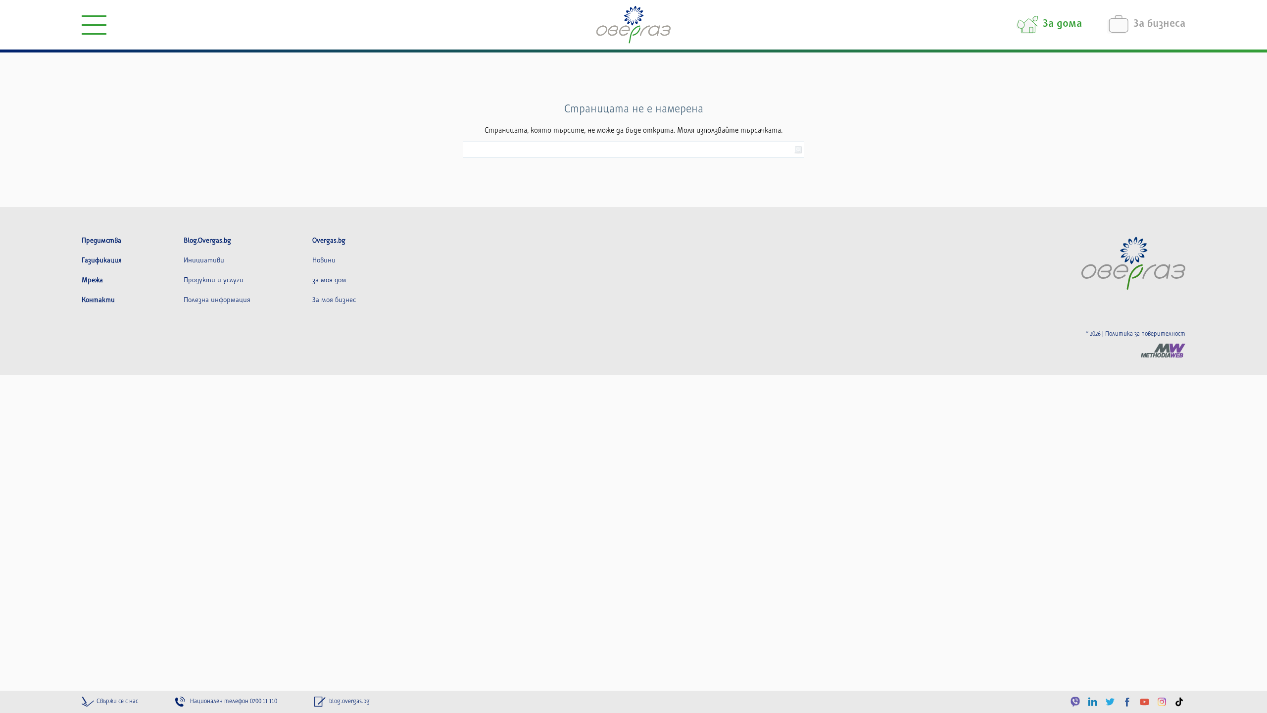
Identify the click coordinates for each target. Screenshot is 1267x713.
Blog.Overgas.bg (207, 240)
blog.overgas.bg (349, 701)
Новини (324, 260)
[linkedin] (1092, 702)
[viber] (1075, 702)
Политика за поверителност (1145, 334)
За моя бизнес (334, 300)
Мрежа (92, 280)
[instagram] (1162, 702)
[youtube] (1144, 702)
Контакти (98, 300)
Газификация (102, 260)
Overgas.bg (328, 240)
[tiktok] (1179, 702)
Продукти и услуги (214, 280)
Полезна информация (217, 300)
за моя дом (329, 280)
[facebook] (1127, 702)
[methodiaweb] (1163, 350)
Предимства (101, 240)
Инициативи (204, 260)
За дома (1062, 24)
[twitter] (1110, 702)
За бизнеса (1159, 24)
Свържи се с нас (117, 701)
